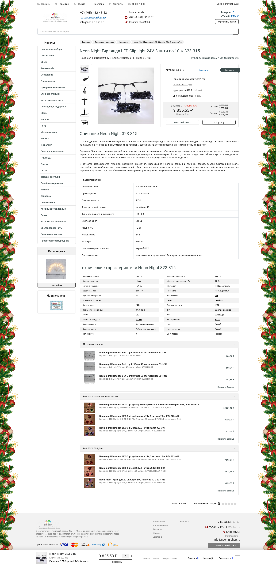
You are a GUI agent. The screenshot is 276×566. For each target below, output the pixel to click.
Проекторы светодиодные (55, 240)
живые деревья (222, 291)
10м (137, 315)
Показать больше (226, 387)
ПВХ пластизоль (222, 286)
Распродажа (159, 522)
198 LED (218, 276)
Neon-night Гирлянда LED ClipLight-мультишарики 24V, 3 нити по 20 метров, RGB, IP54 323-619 (149, 404)
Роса (43, 126)
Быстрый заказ (182, 122)
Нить (217, 319)
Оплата (81, 4)
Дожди (44, 164)
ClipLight (219, 300)
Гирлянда (219, 315)
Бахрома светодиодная (53, 221)
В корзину (219, 122)
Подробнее (56, 285)
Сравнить (192, 558)
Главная (86, 42)
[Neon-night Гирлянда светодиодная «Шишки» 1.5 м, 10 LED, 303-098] (48, 269)
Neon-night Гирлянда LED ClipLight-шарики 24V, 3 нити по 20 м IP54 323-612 (139, 416)
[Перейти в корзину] (217, 14)
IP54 (217, 305)
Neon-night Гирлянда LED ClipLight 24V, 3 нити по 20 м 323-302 (132, 468)
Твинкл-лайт (47, 68)
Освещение (47, 74)
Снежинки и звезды (51, 234)
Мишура (45, 138)
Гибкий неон (47, 55)
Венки (44, 215)
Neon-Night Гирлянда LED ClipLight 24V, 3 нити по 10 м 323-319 (132, 479)
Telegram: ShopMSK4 (139, 22)
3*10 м (139, 319)
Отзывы (155, 558)
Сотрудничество (160, 525)
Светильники (48, 202)
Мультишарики (49, 132)
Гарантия (64, 4)
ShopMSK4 (232, 531)
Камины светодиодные (53, 209)
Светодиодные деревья (53, 106)
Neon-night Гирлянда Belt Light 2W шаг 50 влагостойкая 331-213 (133, 376)
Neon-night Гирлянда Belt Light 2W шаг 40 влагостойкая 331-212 (133, 364)
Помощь (45, 4)
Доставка (98, 4)
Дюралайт (46, 145)
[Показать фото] (84, 69)
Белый (218, 324)
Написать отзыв (179, 503)
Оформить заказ (227, 21)
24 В (137, 305)
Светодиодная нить (51, 228)
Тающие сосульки (50, 177)
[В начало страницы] (237, 558)
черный (218, 334)
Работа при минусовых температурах (153, 329)
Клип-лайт (124, 42)
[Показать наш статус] (56, 305)
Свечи (44, 62)
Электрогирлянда (223, 310)
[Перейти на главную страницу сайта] (55, 17)
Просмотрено (225, 558)
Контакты (118, 4)
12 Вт (217, 281)
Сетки (44, 170)
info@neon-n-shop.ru (226, 539)
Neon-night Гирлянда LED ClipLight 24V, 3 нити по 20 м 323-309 (132, 427)
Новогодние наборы (51, 49)
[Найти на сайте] (236, 31)
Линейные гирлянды (52, 183)
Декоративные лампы (53, 87)
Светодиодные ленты (52, 151)
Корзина (207, 558)
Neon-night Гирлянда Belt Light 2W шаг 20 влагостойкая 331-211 (133, 352)
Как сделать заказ (169, 558)
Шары (44, 113)
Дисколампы (48, 81)
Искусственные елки (52, 100)
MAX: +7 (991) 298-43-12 (141, 17)
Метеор (45, 189)
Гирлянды (46, 157)
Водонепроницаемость (146, 324)
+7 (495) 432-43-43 (93, 13)
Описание (145, 558)
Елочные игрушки (50, 94)
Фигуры (45, 119)
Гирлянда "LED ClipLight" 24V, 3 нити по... (70, 561)
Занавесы (46, 196)
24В (216, 295)
